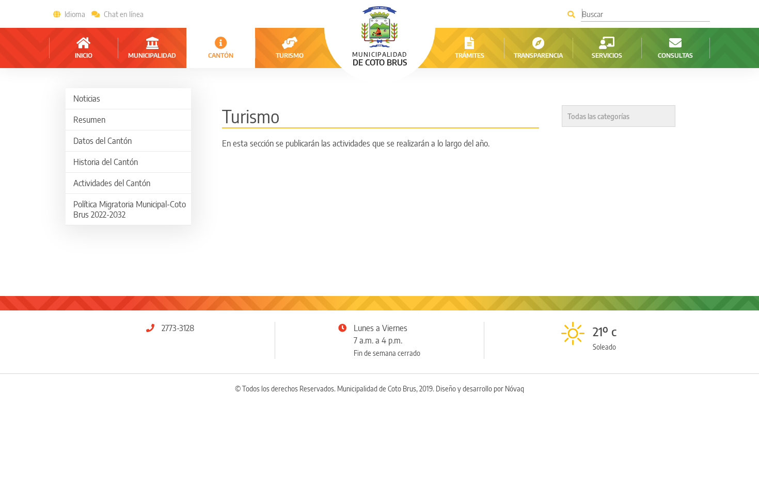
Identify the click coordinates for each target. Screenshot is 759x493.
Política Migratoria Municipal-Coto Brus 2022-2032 (129, 209)
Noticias (86, 98)
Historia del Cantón (105, 162)
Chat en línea (124, 14)
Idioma (75, 14)
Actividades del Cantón (111, 183)
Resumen (89, 119)
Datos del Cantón (102, 141)
